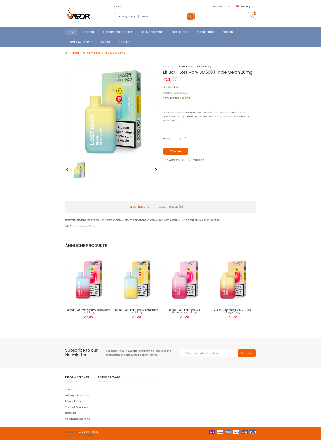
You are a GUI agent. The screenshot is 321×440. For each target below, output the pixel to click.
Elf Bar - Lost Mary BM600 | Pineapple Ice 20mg (136, 311)
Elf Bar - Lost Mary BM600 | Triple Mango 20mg (232, 311)
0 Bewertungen (185, 66)
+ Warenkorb (175, 151)
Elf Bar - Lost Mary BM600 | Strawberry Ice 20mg (184, 311)
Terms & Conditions (76, 407)
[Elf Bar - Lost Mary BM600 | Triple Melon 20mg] (79, 169)
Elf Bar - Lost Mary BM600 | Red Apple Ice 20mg (88, 311)
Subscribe (246, 353)
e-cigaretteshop (89, 432)
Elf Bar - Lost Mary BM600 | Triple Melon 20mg (98, 53)
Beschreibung (139, 207)
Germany (245, 6)
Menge (167, 138)
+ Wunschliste (175, 159)
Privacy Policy (73, 401)
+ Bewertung (204, 66)
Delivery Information (77, 395)
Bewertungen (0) (171, 207)
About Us (70, 389)
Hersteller (70, 413)
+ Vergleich (197, 159)
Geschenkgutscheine (77, 418)
